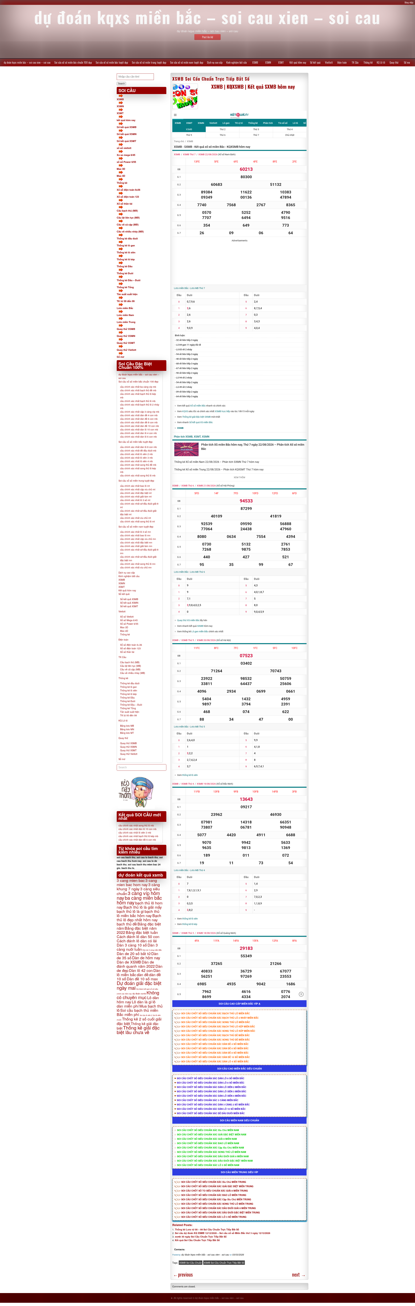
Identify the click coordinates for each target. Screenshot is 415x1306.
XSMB (255, 62)
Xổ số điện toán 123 (128, 196)
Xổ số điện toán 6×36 (131, 644)
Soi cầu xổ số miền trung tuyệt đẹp (149, 62)
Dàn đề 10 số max (142, 978)
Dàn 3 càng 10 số (132, 945)
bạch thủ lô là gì (130, 911)
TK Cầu (355, 62)
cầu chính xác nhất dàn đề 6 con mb (139, 418)
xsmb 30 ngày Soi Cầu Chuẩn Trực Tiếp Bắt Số (201, 1236)
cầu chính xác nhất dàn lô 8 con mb (138, 447)
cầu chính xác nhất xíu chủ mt (135, 517)
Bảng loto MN (127, 729)
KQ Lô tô (381, 62)
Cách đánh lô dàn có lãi (137, 940)
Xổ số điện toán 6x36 (128, 189)
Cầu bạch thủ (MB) (127, 210)
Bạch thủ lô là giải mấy (142, 907)
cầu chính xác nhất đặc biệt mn (136, 542)
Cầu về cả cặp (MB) (128, 224)
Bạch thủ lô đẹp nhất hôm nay (139, 917)
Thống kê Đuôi (125, 273)
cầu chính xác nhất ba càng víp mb (138, 386)
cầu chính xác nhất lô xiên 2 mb (136, 454)
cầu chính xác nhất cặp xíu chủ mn (138, 538)
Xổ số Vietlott (127, 616)
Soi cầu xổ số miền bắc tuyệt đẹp (112, 62)
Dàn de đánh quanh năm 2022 (136, 964)
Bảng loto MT (127, 732)
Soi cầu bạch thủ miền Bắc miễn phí (137, 1012)
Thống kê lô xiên (126, 252)
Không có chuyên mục (138, 994)
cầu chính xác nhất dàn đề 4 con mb (139, 415)
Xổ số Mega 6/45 (129, 620)
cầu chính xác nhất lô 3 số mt (135, 500)
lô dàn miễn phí (136, 1004)
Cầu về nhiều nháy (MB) (130, 231)
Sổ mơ (407, 62)
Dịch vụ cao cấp (214, 62)
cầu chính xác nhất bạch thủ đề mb (138, 390)
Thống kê (368, 62)
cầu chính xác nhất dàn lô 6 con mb (138, 436)
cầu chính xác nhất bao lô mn (135, 535)
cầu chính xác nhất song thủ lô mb (137, 475)
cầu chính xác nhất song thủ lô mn (137, 563)
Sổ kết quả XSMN (126, 134)
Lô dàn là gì (142, 1001)
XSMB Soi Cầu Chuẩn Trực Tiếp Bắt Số (211, 78)
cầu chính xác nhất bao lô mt (135, 485)
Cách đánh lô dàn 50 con (138, 936)
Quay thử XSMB (126, 329)
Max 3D (121, 169)
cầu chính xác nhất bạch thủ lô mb (137, 401)
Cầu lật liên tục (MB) (128, 217)
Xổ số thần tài (124, 203)
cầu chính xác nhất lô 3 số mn (135, 531)
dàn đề (142, 974)
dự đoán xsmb (139, 993)
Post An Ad (207, 37)
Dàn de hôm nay (146, 957)
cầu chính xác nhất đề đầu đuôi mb (138, 450)
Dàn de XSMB (129, 962)
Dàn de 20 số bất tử (134, 953)
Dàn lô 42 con (141, 970)
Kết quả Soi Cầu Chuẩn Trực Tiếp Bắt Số (197, 1240)
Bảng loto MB (127, 725)
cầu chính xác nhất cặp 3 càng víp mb (139, 411)
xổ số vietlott (124, 148)
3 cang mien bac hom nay (137, 882)
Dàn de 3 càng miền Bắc (152, 950)
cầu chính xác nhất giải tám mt (136, 496)
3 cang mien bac (131, 880)
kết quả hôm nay (126, 120)
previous (183, 1274)
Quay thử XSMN (126, 336)
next (299, 1274)
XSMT (281, 62)
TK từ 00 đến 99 (126, 301)
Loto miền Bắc (125, 308)
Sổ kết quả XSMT (126, 141)
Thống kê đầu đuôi (127, 238)
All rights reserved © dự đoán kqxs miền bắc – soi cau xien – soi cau (209, 1298)
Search (121, 83)
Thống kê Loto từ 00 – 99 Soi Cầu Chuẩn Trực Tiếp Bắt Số (207, 1229)
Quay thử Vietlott (126, 350)
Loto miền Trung (126, 322)
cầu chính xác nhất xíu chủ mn (136, 567)
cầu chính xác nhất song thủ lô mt (137, 521)
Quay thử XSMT (126, 343)
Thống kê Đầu (124, 266)
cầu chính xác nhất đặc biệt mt (136, 493)
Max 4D (121, 176)
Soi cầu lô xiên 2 (146, 1015)
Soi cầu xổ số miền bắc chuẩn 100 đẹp (73, 62)
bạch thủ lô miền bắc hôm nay (138, 913)
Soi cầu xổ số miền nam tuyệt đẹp (186, 62)
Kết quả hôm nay (298, 62)
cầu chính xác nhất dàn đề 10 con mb (139, 426)
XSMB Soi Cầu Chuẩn (190, 1262)
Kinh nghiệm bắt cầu (236, 62)
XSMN (268, 62)
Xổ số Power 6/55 (129, 623)
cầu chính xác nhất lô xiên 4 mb (136, 461)
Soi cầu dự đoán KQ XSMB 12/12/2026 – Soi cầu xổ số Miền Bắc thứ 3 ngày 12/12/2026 (222, 1233)
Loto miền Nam (125, 315)
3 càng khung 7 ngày (138, 886)
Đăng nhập (409, 2)
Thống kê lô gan (126, 245)
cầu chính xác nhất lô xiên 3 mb (136, 457)
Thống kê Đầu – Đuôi (128, 280)
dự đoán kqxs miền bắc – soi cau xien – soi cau (27, 62)
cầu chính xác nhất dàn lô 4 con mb (138, 433)
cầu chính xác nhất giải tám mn (136, 546)
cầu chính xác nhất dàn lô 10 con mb (139, 429)
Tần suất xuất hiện (127, 294)
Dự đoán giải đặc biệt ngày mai (139, 985)
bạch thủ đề (127, 924)
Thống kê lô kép (126, 259)
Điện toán (342, 62)
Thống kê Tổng (125, 287)
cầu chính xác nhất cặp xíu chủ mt (137, 489)
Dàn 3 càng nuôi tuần (137, 947)
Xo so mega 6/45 (126, 155)
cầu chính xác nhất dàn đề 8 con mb (139, 422)
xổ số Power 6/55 (126, 162)
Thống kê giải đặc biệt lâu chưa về (138, 1029)
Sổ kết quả (315, 62)
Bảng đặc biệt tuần (142, 932)
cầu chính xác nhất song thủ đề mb (138, 464)
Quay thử (394, 62)
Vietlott (329, 62)
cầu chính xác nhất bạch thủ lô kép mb (138, 836)
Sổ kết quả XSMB (126, 127)
